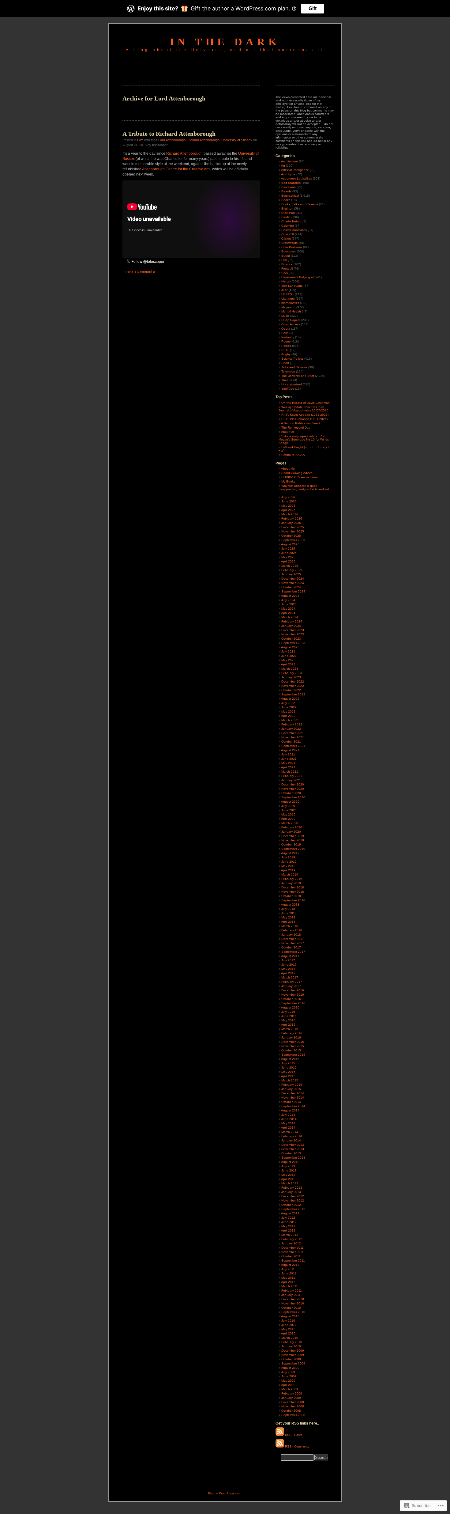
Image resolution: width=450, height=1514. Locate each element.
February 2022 (291, 724)
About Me (288, 431)
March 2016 (289, 1029)
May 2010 (288, 1329)
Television (288, 371)
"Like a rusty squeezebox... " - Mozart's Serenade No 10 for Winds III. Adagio (306, 439)
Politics (286, 345)
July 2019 (288, 857)
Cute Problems (291, 247)
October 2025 (291, 535)
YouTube (287, 388)
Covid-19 (287, 234)
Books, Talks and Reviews (299, 204)
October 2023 (291, 638)
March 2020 (289, 823)
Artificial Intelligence (295, 170)
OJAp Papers (290, 320)
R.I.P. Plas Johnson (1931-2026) (304, 419)
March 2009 (289, 1389)
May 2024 (288, 608)
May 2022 (288, 711)
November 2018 (292, 891)
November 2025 (292, 531)
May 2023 (288, 660)
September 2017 (293, 951)
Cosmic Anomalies (294, 230)
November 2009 (292, 1355)
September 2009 (293, 1363)
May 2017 (288, 969)
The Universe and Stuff (297, 375)
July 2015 (288, 1063)
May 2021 (288, 763)
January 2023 (291, 677)
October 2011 (291, 1256)
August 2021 (290, 750)
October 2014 (291, 1101)
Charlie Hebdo (291, 221)
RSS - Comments (297, 1446)
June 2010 (289, 1325)
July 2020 (288, 806)
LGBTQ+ (287, 294)
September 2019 (293, 848)
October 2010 (291, 1307)
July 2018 (288, 908)
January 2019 (291, 883)
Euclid (285, 255)
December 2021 (292, 733)
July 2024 (288, 600)
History (286, 281)
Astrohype (288, 174)
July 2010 (288, 1320)
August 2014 (290, 1110)
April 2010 (288, 1333)
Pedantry (287, 337)
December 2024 (292, 578)
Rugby (286, 354)
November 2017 (292, 943)
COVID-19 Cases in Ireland (300, 477)
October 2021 (291, 741)
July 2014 (288, 1114)
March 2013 (289, 1183)
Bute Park (288, 212)
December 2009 (292, 1350)
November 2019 (292, 840)
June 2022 (289, 707)
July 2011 (288, 1269)
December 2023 (292, 630)
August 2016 (290, 1007)
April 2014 (288, 1127)
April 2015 (288, 1076)
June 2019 (289, 861)
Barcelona (288, 187)
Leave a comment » (138, 272)
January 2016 (291, 1037)
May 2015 (288, 1071)
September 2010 (293, 1312)
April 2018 (288, 921)
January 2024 (291, 625)
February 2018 (291, 930)
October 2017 (291, 947)
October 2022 (291, 690)
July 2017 (288, 960)
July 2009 (288, 1372)
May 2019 (288, 866)
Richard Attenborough (203, 140)
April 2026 (288, 510)
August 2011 (290, 1264)
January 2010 (291, 1346)
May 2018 (288, 917)
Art (283, 165)
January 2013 (291, 1192)
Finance (287, 264)
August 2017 (290, 956)
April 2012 (288, 1230)
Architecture (289, 161)
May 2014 (288, 1123)
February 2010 (291, 1342)
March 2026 (289, 514)
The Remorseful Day (295, 427)
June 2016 (289, 1016)
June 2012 (289, 1222)
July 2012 (288, 1217)
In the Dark (225, 41)
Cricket (286, 238)
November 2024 (292, 583)
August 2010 (290, 1316)
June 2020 (289, 810)
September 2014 (293, 1106)
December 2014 (292, 1093)
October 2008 (291, 1410)
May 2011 (288, 1277)
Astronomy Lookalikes (296, 178)
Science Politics (292, 358)
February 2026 (291, 518)
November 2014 (292, 1097)
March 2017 (289, 977)
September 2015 (293, 1054)
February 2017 (291, 981)
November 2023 (292, 634)
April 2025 (288, 561)
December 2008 (292, 1402)
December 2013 (292, 1144)
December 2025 (292, 527)
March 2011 (289, 1286)
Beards (286, 191)
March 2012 (289, 1234)
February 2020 (291, 827)
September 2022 (293, 694)
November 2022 (292, 685)
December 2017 (292, 939)
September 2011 (293, 1260)
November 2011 (292, 1252)
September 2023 (293, 643)
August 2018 (290, 904)
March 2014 (289, 1132)
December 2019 (292, 836)
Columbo (287, 225)
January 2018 (291, 934)
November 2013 (292, 1149)
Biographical (290, 195)
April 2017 (288, 973)
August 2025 (290, 544)
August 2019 (290, 853)
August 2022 (290, 698)
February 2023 (291, 673)
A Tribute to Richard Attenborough (169, 133)
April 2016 (288, 1024)
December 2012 (292, 1196)
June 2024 (289, 604)
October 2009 (291, 1359)
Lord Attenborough (172, 140)
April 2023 (288, 664)
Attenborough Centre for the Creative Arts (176, 169)
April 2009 (288, 1385)
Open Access (290, 324)
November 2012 (292, 1200)
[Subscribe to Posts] (280, 1434)
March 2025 (289, 565)
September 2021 (293, 746)
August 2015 (290, 1059)
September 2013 (293, 1157)
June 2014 (289, 1119)
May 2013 (288, 1174)
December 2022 (292, 681)
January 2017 (291, 986)
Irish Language (292, 285)
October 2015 (291, 1050)
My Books (288, 481)
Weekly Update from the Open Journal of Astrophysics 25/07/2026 (303, 408)
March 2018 (289, 926)
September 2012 (293, 1209)
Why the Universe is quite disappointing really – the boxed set (304, 487)
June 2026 (289, 501)
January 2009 (291, 1397)
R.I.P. (285, 350)
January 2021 (291, 780)
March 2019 (289, 874)
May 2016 (288, 1020)
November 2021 (292, 737)
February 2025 (291, 570)
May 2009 (288, 1380)
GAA (284, 272)
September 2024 (293, 591)
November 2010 (292, 1303)
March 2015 (289, 1080)
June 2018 (289, 913)
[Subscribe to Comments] (280, 1446)
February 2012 (291, 1239)
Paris (284, 333)
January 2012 (291, 1243)
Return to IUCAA (293, 454)
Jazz (284, 290)
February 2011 (291, 1290)
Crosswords (289, 242)
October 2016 (291, 999)
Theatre (286, 380)
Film (140, 140)
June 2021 (289, 758)
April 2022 (288, 715)
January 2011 (291, 1294)
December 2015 (292, 1041)
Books (285, 200)
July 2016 (288, 1011)
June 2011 (288, 1273)
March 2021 (289, 771)
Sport (285, 363)
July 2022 (288, 703)
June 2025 (289, 553)
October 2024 (291, 587)
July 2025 (288, 548)
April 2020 (288, 818)
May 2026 (288, 505)
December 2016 (292, 990)
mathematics (290, 303)
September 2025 (293, 540)
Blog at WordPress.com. (225, 1493)
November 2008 (292, 1406)
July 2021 (288, 754)
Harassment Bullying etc (298, 277)
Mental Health (291, 311)
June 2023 (289, 655)
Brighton (287, 208)
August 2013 (290, 1162)
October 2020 (291, 793)
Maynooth (288, 307)
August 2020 (290, 801)
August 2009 (290, 1367)
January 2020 (291, 831)
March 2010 (289, 1337)
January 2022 (291, 728)
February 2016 (291, 1033)
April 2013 (288, 1179)
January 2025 (291, 574)
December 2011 (292, 1247)
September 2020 (293, 797)
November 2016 (292, 994)
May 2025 (288, 557)
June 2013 (289, 1170)
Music (285, 315)
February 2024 (291, 621)
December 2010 (292, 1299)
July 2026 (288, 497)
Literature (288, 298)
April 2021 (288, 767)
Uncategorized (291, 384)
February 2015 (291, 1084)
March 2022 (289, 720)
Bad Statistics (291, 182)
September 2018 (293, 900)
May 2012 (288, 1226)
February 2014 (291, 1136)
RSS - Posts (293, 1434)
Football (287, 268)
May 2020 (288, 814)
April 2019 (288, 870)
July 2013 (288, 1166)
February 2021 (291, 776)
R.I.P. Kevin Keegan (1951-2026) (304, 414)
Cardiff (286, 217)
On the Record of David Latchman (305, 402)
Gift (313, 8)
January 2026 (291, 522)
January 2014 (291, 1140)
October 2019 (291, 844)
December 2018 (292, 887)
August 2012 (290, 1213)
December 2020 (292, 784)
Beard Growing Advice (297, 473)
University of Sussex (236, 140)
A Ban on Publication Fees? (301, 423)
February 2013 (291, 1187)
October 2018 (291, 896)
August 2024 (290, 595)
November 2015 (292, 1046)
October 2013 (291, 1153)
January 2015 (291, 1089)
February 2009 (291, 1393)
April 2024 (288, 613)
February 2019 (291, 878)
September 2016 (293, 1003)
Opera (285, 328)
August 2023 (290, 647)
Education (288, 251)
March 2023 (289, 668)
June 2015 (289, 1067)
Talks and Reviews (294, 367)
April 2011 (288, 1282)
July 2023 (288, 651)
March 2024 (289, 617)
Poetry (286, 341)
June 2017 (289, 964)
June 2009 (289, 1376)
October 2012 (291, 1204)
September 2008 (293, 1415)
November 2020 (292, 788)
